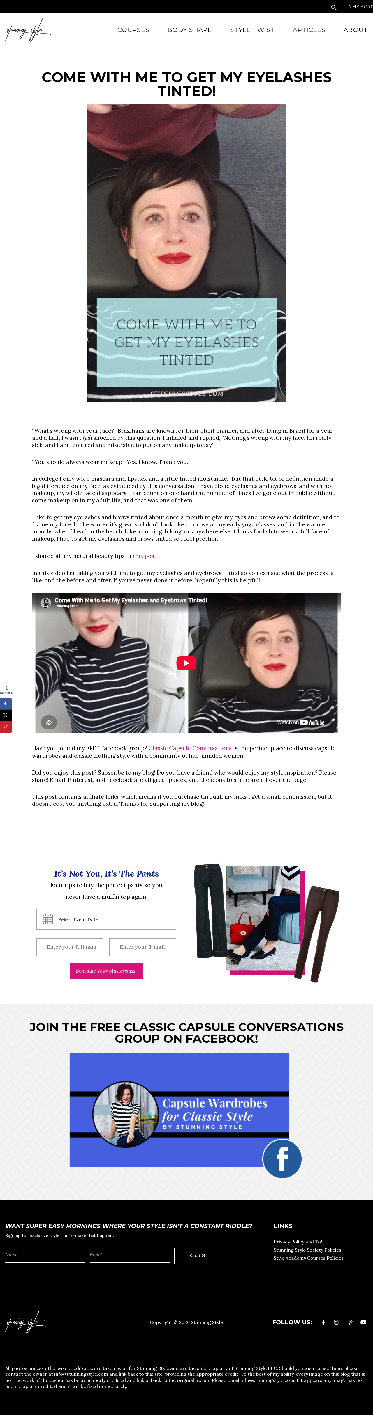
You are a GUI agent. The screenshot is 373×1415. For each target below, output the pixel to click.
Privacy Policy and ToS (298, 1242)
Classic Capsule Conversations (190, 748)
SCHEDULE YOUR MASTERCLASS (106, 971)
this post (144, 555)
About (356, 29)
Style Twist (252, 29)
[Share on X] (6, 715)
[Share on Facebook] (6, 703)
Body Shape (190, 29)
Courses (133, 29)
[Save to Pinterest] (6, 727)
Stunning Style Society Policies (307, 1250)
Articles (309, 29)
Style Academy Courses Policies (309, 1258)
